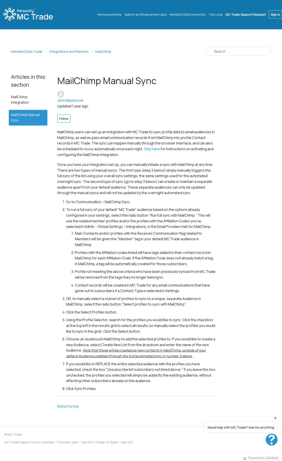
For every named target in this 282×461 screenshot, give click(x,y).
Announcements (109, 14)
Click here (152, 148)
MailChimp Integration (20, 99)
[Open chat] (272, 440)
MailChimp (103, 51)
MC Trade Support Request (246, 14)
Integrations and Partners (69, 51)
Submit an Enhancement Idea (145, 14)
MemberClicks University (188, 14)
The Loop (216, 14)
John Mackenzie (70, 100)
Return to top (68, 406)
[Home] (32, 14)
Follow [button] (64, 118)
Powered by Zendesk (263, 457)
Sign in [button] (275, 14)
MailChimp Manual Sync (25, 117)
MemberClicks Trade (27, 51)
